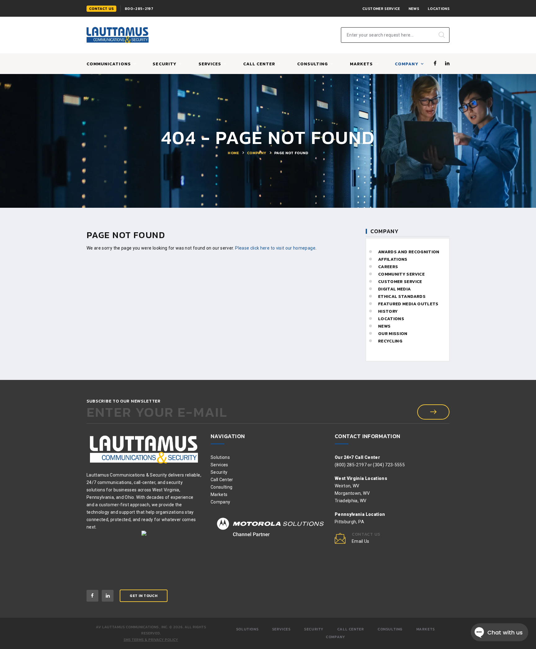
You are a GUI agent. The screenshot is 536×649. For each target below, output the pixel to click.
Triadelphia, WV (350, 500)
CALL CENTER (259, 64)
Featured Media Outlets (408, 304)
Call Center (222, 479)
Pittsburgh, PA (349, 521)
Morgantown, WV (352, 493)
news (414, 9)
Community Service (401, 274)
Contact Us (101, 8)
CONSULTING (312, 64)
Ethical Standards (402, 296)
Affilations (393, 259)
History (388, 311)
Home (233, 153)
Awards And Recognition (409, 252)
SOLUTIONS (247, 629)
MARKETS (361, 64)
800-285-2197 (139, 9)
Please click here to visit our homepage (275, 248)
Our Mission (393, 333)
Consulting (222, 487)
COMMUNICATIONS (109, 64)
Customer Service (381, 9)
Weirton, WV (347, 485)
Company (256, 153)
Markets (219, 494)
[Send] (433, 412)
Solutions (220, 457)
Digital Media (394, 289)
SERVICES (210, 64)
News (384, 326)
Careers (388, 267)
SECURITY (314, 629)
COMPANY (406, 64)
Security (164, 64)
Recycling (390, 341)
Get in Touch (144, 596)
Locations (438, 9)
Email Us (360, 541)
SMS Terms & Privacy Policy (150, 639)
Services (219, 464)
